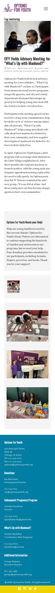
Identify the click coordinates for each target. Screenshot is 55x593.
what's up (44, 71)
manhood (8, 71)
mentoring (17, 71)
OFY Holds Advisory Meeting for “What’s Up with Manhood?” (27, 61)
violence (36, 71)
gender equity (42, 68)
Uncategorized (27, 68)
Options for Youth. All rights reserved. (31, 582)
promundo (27, 71)
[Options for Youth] (17, 8)
